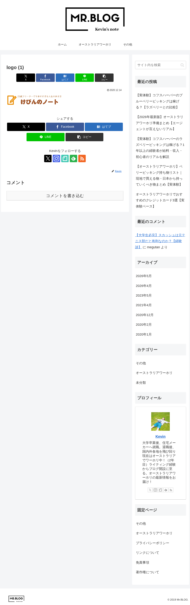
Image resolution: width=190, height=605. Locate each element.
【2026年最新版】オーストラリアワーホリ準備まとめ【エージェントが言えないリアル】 (159, 123)
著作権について (147, 572)
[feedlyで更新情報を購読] (73, 158)
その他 (141, 523)
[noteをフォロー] (65, 158)
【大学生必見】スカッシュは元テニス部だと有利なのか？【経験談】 (160, 241)
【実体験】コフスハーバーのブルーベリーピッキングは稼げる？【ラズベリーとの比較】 (159, 101)
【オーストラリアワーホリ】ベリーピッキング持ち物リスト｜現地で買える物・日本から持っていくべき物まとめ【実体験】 (159, 175)
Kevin (160, 436)
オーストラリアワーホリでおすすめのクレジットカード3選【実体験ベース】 (160, 200)
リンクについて (147, 553)
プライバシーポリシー (152, 543)
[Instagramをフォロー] (56, 158)
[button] (104, 77)
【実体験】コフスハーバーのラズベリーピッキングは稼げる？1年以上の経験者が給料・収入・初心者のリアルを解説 (160, 148)
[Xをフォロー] (48, 158)
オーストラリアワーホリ (154, 533)
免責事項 (142, 562)
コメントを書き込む (65, 195)
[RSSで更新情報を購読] (82, 158)
